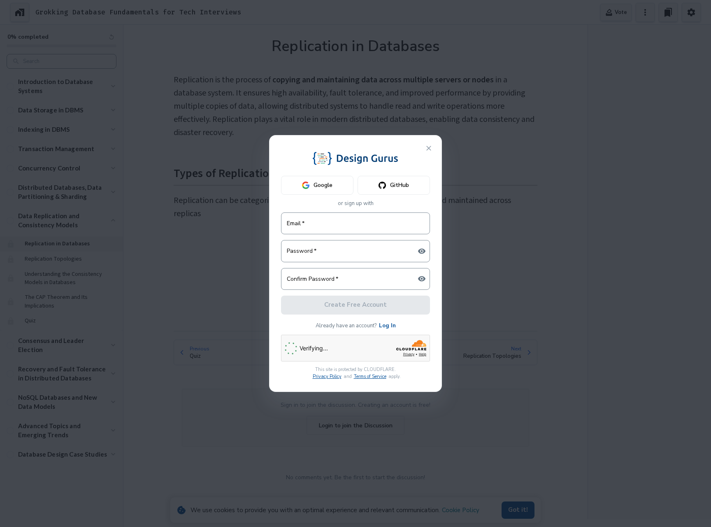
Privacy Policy (327, 376)
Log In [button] (387, 325)
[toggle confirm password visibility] (421, 278)
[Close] (429, 148)
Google (323, 185)
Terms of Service (370, 376)
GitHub (399, 185)
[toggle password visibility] (421, 251)
